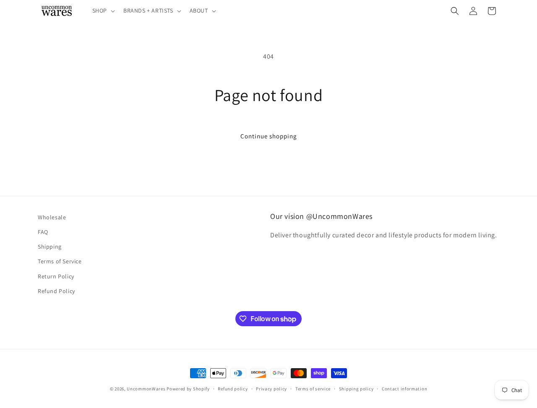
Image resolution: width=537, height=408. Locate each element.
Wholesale (52, 217)
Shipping (50, 246)
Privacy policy (271, 389)
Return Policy (56, 276)
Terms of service (313, 389)
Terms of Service (60, 261)
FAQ (43, 232)
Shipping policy (356, 389)
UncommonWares (146, 389)
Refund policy (233, 389)
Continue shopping (268, 136)
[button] (102, 10)
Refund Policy (56, 291)
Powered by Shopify (188, 389)
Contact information (404, 389)
